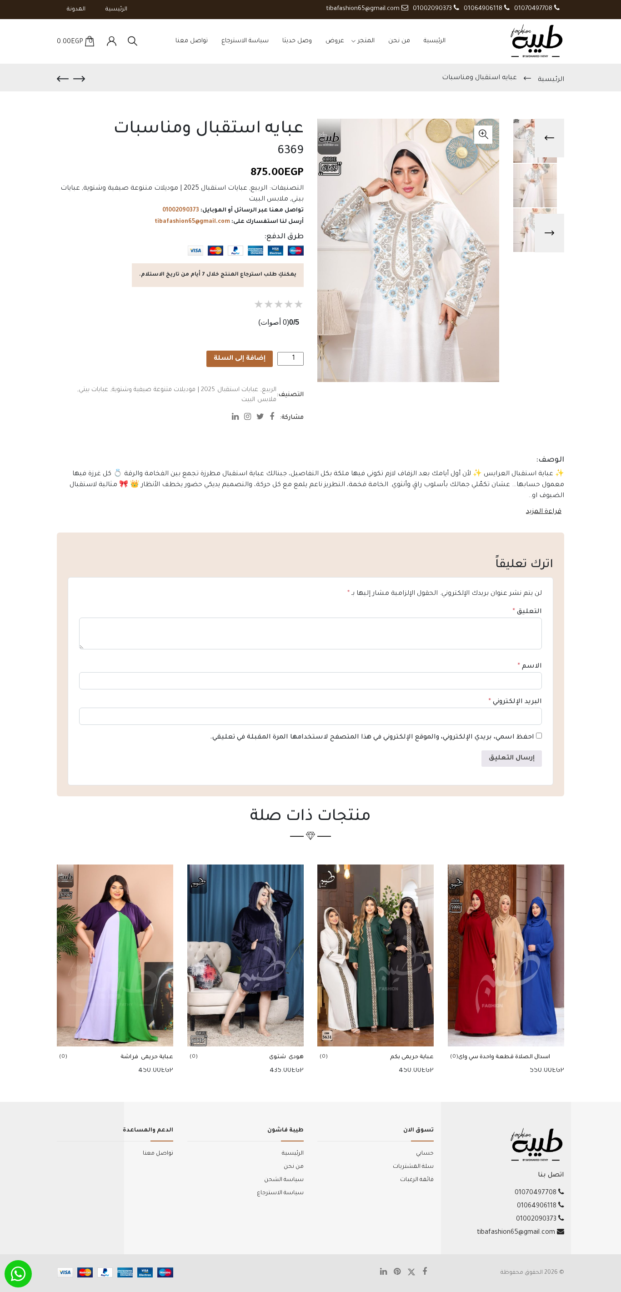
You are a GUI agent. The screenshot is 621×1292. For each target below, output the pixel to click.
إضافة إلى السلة (239, 358)
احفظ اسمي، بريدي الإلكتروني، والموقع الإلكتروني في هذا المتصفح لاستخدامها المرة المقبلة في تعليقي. (372, 737)
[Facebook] (275, 418)
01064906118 (484, 8)
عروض (335, 41)
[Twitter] (263, 418)
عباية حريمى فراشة (145, 1057)
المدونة (76, 9)
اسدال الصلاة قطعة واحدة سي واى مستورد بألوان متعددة (504, 1058)
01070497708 (534, 8)
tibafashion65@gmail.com (363, 8)
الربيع (258, 188)
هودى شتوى (286, 1057)
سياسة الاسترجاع (245, 41)
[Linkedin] (238, 418)
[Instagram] (250, 418)
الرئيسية (116, 9)
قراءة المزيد (543, 512)
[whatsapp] (18, 1273)
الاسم (530, 666)
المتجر (366, 41)
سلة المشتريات (413, 1167)
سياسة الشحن (284, 1180)
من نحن (399, 41)
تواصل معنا (191, 41)
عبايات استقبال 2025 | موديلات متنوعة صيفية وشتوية (165, 188)
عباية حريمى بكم (412, 1057)
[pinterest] (400, 1273)
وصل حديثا (297, 41)
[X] (414, 1273)
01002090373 (433, 8)
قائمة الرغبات (417, 1180)
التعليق (527, 612)
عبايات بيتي (94, 390)
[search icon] (132, 41)
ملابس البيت (268, 199)
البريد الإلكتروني (515, 702)
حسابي (425, 1154)
